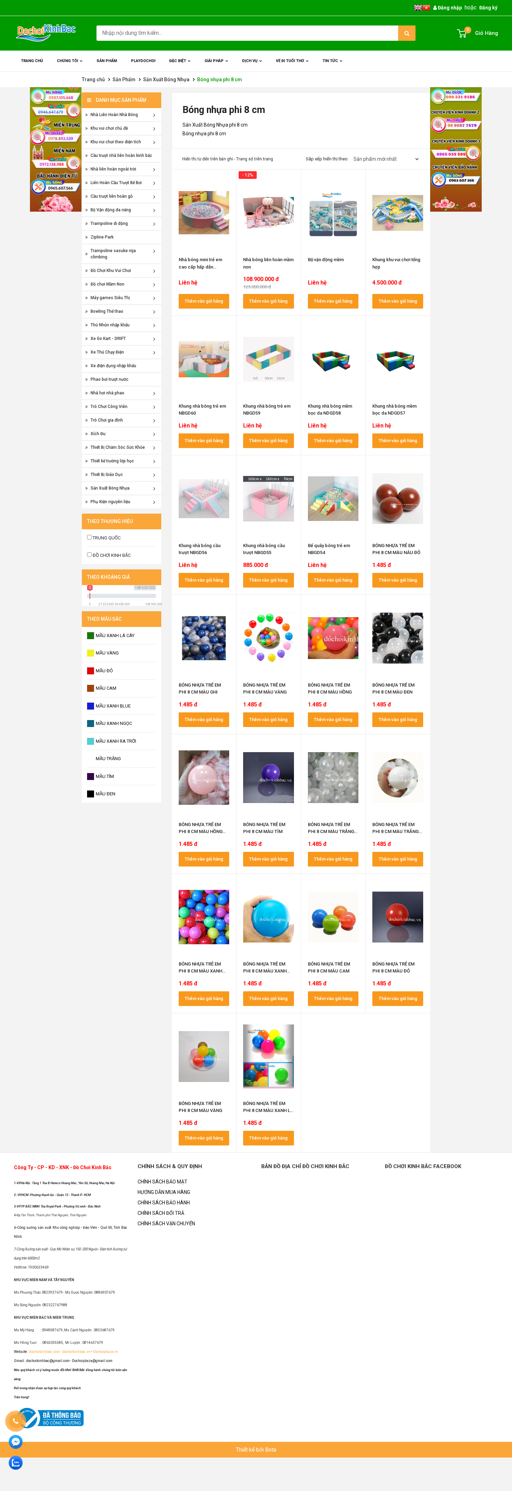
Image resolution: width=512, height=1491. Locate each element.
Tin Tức (330, 61)
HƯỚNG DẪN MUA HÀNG (164, 1192)
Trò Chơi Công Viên (109, 406)
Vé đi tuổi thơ (290, 61)
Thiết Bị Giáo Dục (107, 474)
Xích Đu (98, 433)
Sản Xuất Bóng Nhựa (166, 79)
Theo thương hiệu (110, 521)
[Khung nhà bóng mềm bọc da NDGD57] (397, 359)
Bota (270, 1449)
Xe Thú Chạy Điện (107, 352)
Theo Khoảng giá (108, 577)
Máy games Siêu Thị (110, 297)
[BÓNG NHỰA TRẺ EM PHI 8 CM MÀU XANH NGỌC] (204, 917)
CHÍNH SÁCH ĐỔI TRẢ (161, 1213)
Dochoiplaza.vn (105, 1352)
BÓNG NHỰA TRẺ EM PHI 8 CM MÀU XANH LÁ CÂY (268, 1110)
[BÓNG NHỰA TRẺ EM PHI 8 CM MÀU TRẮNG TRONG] (333, 777)
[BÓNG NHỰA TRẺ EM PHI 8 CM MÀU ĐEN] (397, 638)
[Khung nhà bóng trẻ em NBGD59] (268, 359)
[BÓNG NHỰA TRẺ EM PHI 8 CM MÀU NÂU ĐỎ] (397, 498)
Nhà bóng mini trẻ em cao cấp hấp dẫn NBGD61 (200, 266)
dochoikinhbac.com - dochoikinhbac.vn (60, 1352)
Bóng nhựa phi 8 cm (219, 79)
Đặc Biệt (177, 61)
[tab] (121, 521)
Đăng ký (488, 7)
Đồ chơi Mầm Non (107, 284)
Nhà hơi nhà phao (107, 393)
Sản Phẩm (124, 79)
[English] (418, 7)
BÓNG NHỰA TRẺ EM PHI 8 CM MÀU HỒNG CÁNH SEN (201, 831)
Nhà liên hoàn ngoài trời (113, 169)
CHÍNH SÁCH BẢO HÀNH (164, 1202)
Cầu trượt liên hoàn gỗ (112, 196)
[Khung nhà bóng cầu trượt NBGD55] (268, 498)
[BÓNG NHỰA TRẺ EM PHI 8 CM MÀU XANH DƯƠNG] (268, 917)
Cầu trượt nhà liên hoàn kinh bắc (121, 155)
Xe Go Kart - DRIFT (108, 338)
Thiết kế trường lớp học (112, 461)
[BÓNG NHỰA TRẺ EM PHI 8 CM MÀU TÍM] (268, 777)
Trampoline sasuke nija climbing (113, 253)
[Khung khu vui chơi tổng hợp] (397, 212)
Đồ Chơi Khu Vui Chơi (111, 270)
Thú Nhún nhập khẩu (110, 325)
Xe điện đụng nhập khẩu (113, 365)
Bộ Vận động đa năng (111, 209)
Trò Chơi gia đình (107, 420)
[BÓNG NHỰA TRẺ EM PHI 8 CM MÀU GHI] (204, 638)
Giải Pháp (214, 61)
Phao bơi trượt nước (110, 379)
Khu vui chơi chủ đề (109, 128)
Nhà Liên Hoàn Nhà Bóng (114, 114)
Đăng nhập (449, 7)
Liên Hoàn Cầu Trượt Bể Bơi (116, 182)
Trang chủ (32, 61)
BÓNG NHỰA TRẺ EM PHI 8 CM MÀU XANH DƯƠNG (265, 971)
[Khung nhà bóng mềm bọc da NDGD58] (333, 359)
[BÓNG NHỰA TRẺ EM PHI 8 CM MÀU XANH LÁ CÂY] (268, 1056)
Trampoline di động (109, 223)
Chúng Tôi (67, 61)
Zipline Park (102, 237)
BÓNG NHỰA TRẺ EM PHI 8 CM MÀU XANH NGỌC (200, 971)
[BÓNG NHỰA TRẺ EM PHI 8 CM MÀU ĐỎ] (397, 917)
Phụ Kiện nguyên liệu (110, 501)
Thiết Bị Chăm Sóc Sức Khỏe (118, 447)
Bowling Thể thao (107, 311)
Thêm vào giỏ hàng (204, 301)
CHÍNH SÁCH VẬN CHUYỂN (166, 1223)
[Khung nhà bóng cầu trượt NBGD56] (204, 498)
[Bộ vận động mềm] (333, 212)
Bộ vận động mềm (326, 259)
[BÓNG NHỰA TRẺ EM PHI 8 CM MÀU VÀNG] (268, 638)
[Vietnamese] (426, 7)
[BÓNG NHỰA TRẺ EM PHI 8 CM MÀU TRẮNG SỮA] (397, 777)
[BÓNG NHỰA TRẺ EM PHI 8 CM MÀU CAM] (333, 917)
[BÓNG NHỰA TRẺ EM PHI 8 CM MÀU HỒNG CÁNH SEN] (204, 777)
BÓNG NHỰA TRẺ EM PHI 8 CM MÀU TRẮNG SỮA (395, 831)
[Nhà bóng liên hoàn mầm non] (268, 212)
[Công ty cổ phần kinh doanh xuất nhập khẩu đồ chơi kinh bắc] (47, 33)
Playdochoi (143, 61)
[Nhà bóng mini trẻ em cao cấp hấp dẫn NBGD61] (204, 212)
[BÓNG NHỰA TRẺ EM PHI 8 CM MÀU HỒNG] (333, 638)
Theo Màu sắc (104, 619)
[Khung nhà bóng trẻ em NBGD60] (204, 359)
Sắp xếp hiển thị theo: (327, 158)
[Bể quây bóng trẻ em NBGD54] (333, 498)
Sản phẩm (106, 61)
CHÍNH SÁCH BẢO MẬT (162, 1182)
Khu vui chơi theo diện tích (116, 141)
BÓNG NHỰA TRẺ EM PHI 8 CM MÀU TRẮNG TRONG (331, 831)
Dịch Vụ (249, 61)
